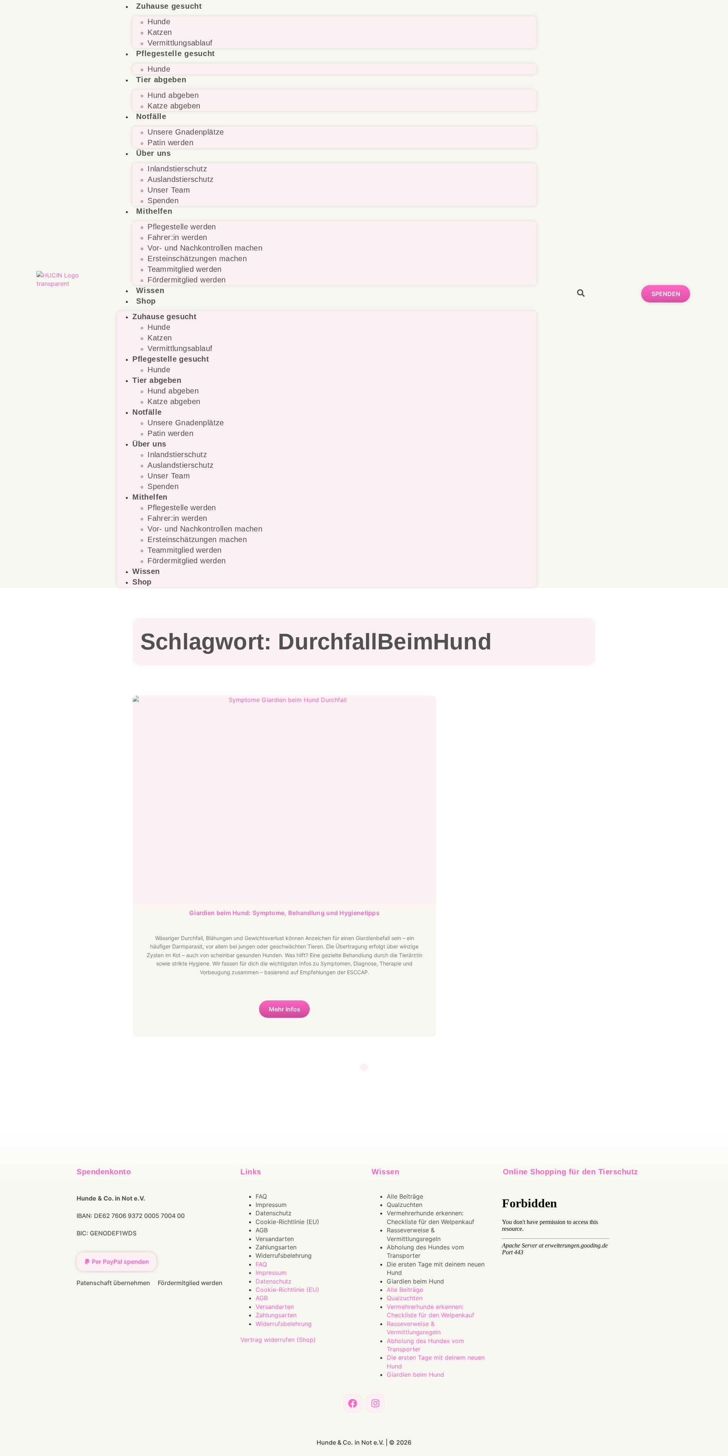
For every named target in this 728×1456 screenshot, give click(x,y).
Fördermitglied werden (186, 280)
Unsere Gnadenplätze (185, 132)
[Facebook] (353, 1403)
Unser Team (168, 190)
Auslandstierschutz (180, 179)
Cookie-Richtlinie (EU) (287, 1222)
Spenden (163, 200)
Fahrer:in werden (177, 237)
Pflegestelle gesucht (175, 53)
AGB (262, 1230)
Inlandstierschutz (177, 169)
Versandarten (275, 1239)
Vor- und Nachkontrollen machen (204, 248)
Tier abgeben (161, 79)
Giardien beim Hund (415, 1281)
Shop (146, 301)
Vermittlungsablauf (179, 43)
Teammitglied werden (184, 269)
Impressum (271, 1204)
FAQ (261, 1196)
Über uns (153, 153)
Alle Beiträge (405, 1196)
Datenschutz (274, 1213)
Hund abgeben (173, 95)
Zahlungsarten (276, 1247)
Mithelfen (154, 211)
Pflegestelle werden (181, 227)
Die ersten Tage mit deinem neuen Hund (436, 1268)
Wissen (150, 290)
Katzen (159, 32)
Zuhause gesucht (169, 6)
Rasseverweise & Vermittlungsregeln (414, 1234)
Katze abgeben (173, 106)
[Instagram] (375, 1403)
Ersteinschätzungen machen (197, 258)
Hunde (158, 21)
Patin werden (170, 142)
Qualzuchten (404, 1204)
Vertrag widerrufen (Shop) (278, 1339)
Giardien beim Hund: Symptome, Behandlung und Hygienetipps (284, 913)
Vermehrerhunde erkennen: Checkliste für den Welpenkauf (430, 1217)
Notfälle (151, 116)
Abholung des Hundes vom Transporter (425, 1251)
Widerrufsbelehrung (284, 1255)
